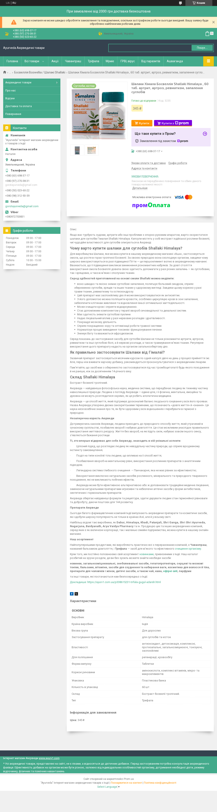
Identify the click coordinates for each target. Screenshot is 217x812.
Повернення (13, 114)
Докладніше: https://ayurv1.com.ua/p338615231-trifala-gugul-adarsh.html (115, 582)
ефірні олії (170, 571)
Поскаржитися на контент (126, 782)
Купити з (168, 123)
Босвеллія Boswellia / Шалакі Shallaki (39, 72)
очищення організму (188, 548)
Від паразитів (150, 61)
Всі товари (32, 61)
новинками (146, 554)
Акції (54, 61)
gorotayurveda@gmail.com (22, 206)
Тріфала (93, 61)
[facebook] (72, 594)
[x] (76, 594)
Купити (144, 123)
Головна (12, 61)
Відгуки (10, 98)
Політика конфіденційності (160, 782)
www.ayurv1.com (49, 758)
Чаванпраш (73, 61)
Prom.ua (129, 779)
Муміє (110, 61)
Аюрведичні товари (18, 82)
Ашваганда (175, 61)
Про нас (10, 90)
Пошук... (202, 47)
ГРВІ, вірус (128, 61)
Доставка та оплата (18, 106)
